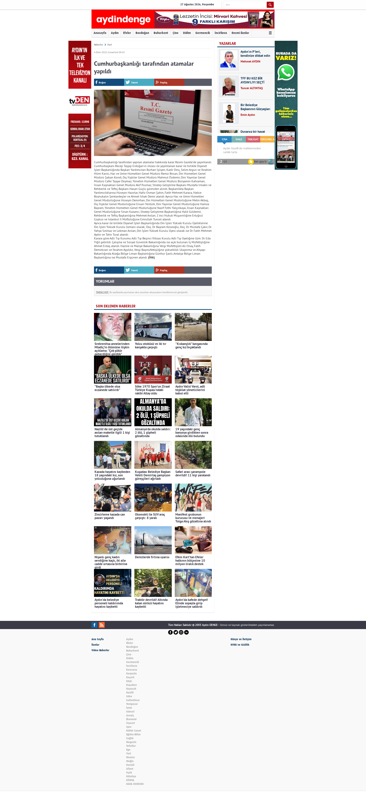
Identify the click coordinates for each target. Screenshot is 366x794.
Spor (129, 726)
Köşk (129, 681)
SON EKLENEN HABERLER (116, 306)
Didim (187, 33)
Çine (175, 33)
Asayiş (130, 715)
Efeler (127, 33)
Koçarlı (130, 677)
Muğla (130, 761)
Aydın (115, 33)
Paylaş (163, 82)
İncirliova (221, 33)
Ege (128, 749)
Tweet (134, 82)
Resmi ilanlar (240, 33)
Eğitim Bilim (133, 734)
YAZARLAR (227, 43)
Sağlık (130, 738)
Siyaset (130, 723)
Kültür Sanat (133, 730)
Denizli (130, 765)
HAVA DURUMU (135, 784)
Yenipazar (132, 704)
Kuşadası (131, 685)
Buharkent (161, 33)
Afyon (129, 768)
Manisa (130, 757)
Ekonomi (131, 719)
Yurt (109, 44)
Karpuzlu (131, 673)
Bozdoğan (142, 33)
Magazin (131, 742)
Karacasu (131, 669)
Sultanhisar (133, 700)
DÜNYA (130, 780)
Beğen (102, 82)
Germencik (202, 33)
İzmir (129, 707)
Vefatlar (131, 746)
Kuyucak (131, 688)
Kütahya (131, 776)
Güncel (130, 711)
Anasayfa (100, 33)
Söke (129, 696)
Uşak (129, 772)
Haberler (98, 44)
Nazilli (130, 692)
